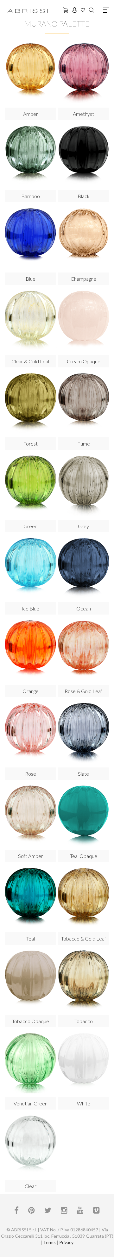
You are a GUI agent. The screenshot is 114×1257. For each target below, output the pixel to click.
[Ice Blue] (30, 568)
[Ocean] (83, 568)
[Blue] (30, 238)
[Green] (30, 485)
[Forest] (30, 403)
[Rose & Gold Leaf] (83, 650)
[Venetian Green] (30, 1063)
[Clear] (30, 1145)
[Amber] (30, 73)
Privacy (66, 1242)
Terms (49, 1242)
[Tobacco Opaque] (30, 980)
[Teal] (30, 898)
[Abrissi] (27, 10)
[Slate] (83, 733)
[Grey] (83, 485)
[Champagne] (83, 238)
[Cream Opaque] (83, 321)
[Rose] (30, 733)
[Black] (83, 156)
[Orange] (30, 650)
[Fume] (83, 403)
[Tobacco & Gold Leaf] (83, 898)
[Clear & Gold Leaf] (30, 321)
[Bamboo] (30, 156)
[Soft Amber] (30, 816)
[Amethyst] (83, 73)
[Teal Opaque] (83, 816)
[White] (83, 1063)
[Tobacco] (83, 980)
